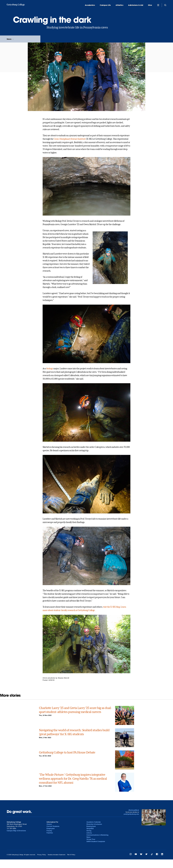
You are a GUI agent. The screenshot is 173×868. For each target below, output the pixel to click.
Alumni (49, 824)
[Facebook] (157, 854)
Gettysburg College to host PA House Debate (67, 752)
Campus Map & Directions (16, 831)
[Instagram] (131, 854)
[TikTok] (152, 854)
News (9, 39)
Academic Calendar (93, 822)
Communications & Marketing (97, 835)
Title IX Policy (71, 854)
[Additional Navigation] (158, 5)
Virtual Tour (90, 839)
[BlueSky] (141, 854)
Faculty (49, 831)
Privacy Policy (41, 854)
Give (150, 5)
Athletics (119, 5)
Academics (90, 5)
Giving (88, 831)
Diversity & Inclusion (94, 824)
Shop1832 (90, 828)
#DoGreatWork (133, 810)
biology (49, 368)
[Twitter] (146, 854)
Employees (51, 828)
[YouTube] (136, 854)
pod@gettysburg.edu (131, 814)
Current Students (53, 826)
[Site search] (165, 5)
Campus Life (105, 5)
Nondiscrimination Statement (56, 854)
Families (50, 833)
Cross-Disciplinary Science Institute (70, 139)
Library (89, 833)
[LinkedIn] (162, 854)
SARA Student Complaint (95, 841)
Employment (91, 826)
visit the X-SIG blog (111, 607)
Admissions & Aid (135, 5)
